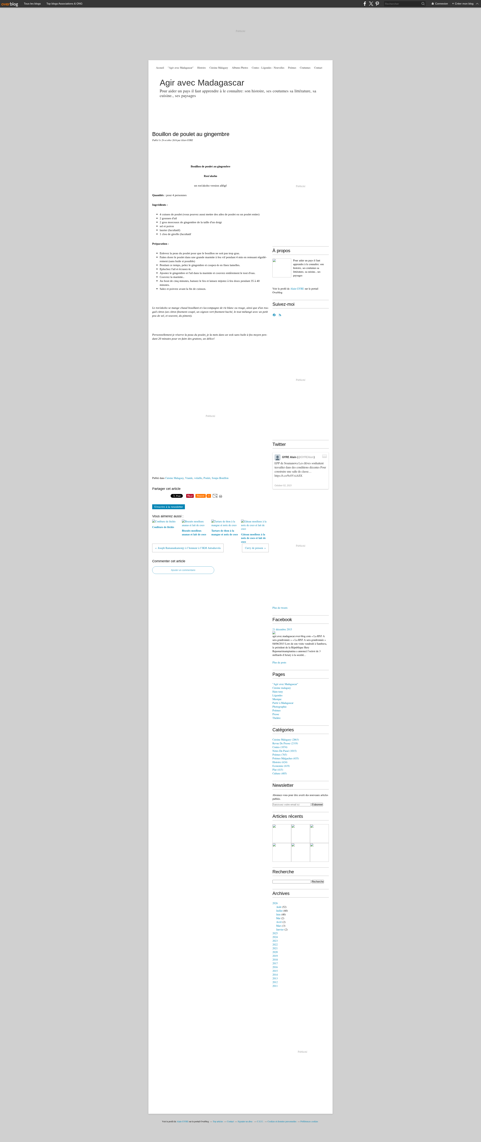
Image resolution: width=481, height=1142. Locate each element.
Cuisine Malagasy (218, 67)
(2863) (285, 739)
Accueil (160, 67)
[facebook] (364, 4)
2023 (275, 940)
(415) (277, 769)
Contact (318, 67)
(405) (279, 773)
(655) (285, 758)
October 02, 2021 (283, 485)
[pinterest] (377, 4)
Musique (276, 699)
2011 (275, 986)
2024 (275, 937)
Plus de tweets (279, 607)
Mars (278, 925)
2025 (275, 933)
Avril (279, 922)
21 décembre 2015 (282, 629)
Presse (275, 714)
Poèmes (292, 67)
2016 (275, 967)
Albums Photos (240, 67)
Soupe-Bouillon (220, 478)
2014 (275, 974)
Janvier (280, 929)
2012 (275, 982)
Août (278, 907)
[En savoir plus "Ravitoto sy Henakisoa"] (319, 833)
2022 (275, 944)
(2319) (285, 743)
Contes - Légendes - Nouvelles (268, 67)
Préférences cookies (309, 1121)
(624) (279, 762)
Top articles (218, 1121)
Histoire (201, 67)
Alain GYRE (297, 288)
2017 (275, 963)
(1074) (279, 747)
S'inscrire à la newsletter (168, 506)
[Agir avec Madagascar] (281, 268)
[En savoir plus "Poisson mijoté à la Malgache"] (300, 833)
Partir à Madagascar (282, 703)
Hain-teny (277, 691)
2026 (275, 903)
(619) (281, 766)
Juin (278, 914)
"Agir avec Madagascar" (181, 67)
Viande (189, 478)
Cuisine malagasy (281, 688)
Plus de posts (279, 662)
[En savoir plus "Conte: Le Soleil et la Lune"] (300, 852)
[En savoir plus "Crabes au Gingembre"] (319, 852)
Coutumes (305, 67)
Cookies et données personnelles (282, 1121)
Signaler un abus (245, 1121)
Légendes (277, 695)
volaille (198, 478)
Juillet (279, 910)
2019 (275, 956)
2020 (275, 952)
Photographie (279, 706)
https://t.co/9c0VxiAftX (289, 475)
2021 (275, 948)
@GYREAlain (306, 457)
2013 (275, 978)
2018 (275, 959)
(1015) (284, 751)
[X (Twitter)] (371, 4)
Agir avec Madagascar (202, 82)
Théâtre (276, 718)
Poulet (206, 478)
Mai (278, 918)
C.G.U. (260, 1121)
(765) (279, 754)
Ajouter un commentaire (183, 570)
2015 (275, 971)
